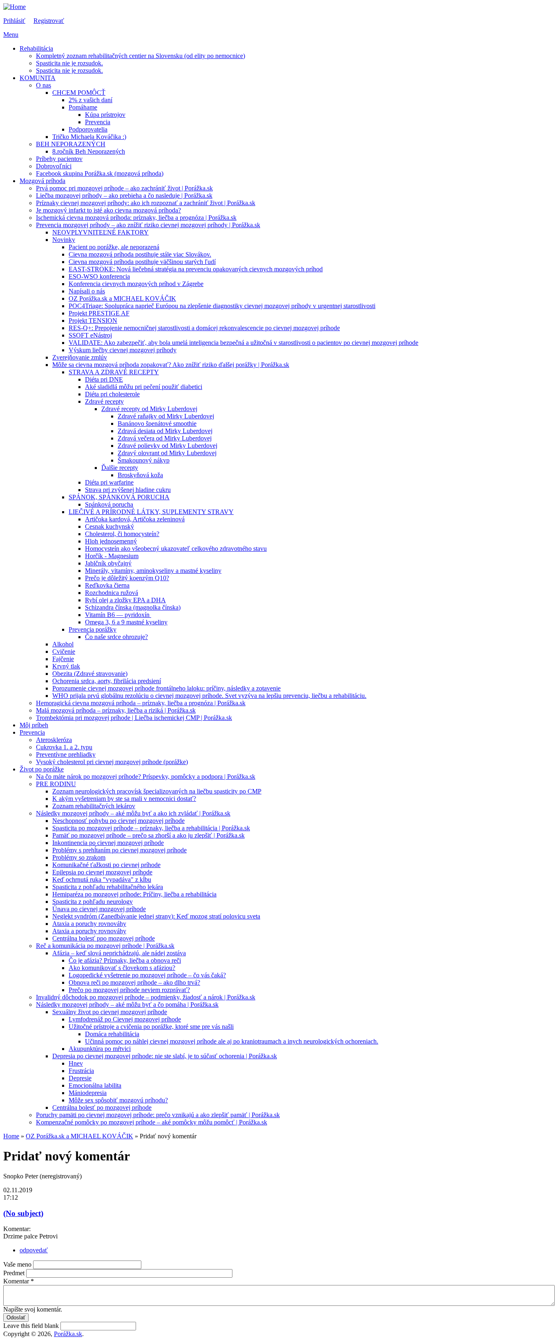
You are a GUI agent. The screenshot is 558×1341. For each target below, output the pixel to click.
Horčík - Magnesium (111, 555)
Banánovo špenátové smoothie (157, 423)
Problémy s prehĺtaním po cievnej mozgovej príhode (119, 850)
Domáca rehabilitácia (112, 1033)
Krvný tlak (66, 666)
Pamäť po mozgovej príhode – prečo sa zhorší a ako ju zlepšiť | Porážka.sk (148, 835)
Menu (10, 34)
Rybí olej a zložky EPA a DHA (125, 600)
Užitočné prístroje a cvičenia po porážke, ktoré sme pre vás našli (151, 1026)
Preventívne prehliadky (66, 754)
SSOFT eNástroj (90, 335)
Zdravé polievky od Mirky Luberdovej (167, 445)
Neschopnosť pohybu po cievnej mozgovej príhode (118, 820)
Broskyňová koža (140, 475)
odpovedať (34, 1250)
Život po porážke (42, 769)
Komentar (18, 1281)
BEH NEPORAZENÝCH (70, 144)
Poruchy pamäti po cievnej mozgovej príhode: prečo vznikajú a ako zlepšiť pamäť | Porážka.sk (158, 1114)
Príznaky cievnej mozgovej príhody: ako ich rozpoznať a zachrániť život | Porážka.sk (145, 202)
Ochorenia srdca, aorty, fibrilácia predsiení (106, 680)
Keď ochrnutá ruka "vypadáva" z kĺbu (101, 879)
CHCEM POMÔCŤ (78, 92)
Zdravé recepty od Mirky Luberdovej (149, 408)
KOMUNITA (38, 77)
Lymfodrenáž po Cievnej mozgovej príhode (125, 1019)
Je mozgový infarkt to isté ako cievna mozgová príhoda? (108, 210)
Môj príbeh (34, 725)
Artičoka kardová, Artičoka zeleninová (135, 519)
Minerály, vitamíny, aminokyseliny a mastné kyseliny (153, 570)
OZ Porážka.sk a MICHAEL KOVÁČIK (122, 298)
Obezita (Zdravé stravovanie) (89, 673)
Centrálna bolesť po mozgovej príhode (102, 1107)
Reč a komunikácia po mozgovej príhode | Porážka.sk (105, 945)
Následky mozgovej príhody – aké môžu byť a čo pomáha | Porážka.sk (127, 1004)
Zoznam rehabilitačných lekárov (93, 805)
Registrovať (48, 20)
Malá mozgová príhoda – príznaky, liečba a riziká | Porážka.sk (116, 710)
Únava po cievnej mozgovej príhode (99, 908)
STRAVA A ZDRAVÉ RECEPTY (114, 372)
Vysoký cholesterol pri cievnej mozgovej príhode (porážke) (112, 761)
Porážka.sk (68, 1333)
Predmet (14, 1272)
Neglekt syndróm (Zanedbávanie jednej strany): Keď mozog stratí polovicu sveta (156, 916)
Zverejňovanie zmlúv (79, 357)
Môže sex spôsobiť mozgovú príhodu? (118, 1100)
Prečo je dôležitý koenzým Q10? (127, 577)
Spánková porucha (109, 504)
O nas (43, 85)
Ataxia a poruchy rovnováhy (89, 923)
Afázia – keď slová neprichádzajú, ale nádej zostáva (119, 953)
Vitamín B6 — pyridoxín (118, 614)
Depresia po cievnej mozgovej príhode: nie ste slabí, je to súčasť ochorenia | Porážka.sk (164, 1056)
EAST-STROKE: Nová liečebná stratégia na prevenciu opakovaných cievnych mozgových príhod (196, 269)
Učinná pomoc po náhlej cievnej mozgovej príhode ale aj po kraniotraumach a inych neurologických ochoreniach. (231, 1041)
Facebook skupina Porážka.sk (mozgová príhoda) (99, 173)
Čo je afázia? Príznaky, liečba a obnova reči (125, 960)
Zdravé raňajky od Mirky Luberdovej (166, 416)
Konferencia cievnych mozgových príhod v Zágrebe (136, 283)
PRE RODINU (56, 783)
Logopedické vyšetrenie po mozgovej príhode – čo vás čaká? (147, 975)
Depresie (80, 1078)
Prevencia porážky (92, 629)
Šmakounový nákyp (144, 460)
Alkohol (63, 644)
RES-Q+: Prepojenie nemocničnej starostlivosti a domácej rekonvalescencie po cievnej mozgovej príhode (204, 327)
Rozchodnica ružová (111, 592)
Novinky (63, 239)
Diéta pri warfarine (109, 482)
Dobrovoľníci (53, 166)
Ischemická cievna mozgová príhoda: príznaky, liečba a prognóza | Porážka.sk (136, 217)
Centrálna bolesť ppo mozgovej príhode (103, 938)
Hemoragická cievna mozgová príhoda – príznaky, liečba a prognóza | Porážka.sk (141, 703)
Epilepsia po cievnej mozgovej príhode (102, 872)
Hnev (76, 1063)
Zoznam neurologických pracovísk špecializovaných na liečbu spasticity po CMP (156, 791)
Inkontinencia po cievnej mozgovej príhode (108, 842)
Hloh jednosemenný (111, 541)
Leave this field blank (31, 1325)
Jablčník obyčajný (108, 563)
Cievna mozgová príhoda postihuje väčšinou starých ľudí (142, 261)
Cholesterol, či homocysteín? (122, 533)
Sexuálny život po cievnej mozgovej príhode (109, 1011)
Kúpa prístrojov (105, 114)
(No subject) (23, 1213)
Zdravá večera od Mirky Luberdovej (165, 438)
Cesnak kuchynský (109, 526)
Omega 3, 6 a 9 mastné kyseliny (126, 622)
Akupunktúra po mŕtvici (100, 1048)
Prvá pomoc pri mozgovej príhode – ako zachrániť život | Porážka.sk (124, 188)
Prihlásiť (14, 20)
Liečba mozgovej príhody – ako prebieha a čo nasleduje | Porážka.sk (124, 195)
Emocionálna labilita (95, 1085)
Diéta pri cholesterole (112, 394)
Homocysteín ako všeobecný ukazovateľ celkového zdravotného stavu (176, 548)
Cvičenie (63, 651)
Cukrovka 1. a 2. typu (64, 747)
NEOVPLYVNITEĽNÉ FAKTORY (100, 232)
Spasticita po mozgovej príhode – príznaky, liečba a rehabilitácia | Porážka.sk (151, 828)
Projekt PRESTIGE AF (99, 313)
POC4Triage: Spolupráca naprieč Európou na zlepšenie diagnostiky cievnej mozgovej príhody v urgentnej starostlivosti (222, 305)
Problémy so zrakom (78, 857)
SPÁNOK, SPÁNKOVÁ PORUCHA (119, 497)
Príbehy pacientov (59, 158)
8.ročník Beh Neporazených (88, 151)
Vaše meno (18, 1264)
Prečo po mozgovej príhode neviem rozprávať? (129, 989)
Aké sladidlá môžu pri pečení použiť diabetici (143, 386)
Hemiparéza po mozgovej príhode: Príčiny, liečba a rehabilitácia (134, 894)
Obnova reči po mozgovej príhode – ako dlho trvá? (134, 982)
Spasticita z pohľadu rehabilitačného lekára (107, 886)
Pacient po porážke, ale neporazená (114, 247)
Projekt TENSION (93, 320)
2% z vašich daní (90, 99)
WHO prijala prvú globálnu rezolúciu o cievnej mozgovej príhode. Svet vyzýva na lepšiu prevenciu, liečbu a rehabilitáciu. (209, 695)
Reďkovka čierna (107, 585)
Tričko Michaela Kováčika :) (89, 136)
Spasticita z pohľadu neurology (92, 901)
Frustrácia (81, 1070)
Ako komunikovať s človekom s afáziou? (122, 967)
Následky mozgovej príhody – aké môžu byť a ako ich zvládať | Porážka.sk (133, 813)
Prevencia (97, 121)
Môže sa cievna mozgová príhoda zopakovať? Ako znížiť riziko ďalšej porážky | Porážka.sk (170, 364)
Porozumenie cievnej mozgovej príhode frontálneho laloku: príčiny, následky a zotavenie (166, 688)
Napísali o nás (87, 291)
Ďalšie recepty (119, 467)
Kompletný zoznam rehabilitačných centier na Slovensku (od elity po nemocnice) (140, 55)
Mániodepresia (88, 1092)
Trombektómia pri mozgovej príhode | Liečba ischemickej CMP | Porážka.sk (134, 717)
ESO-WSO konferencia (99, 276)
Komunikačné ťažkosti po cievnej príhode (106, 864)
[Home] (14, 6)
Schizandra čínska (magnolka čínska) (133, 607)
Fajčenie (63, 658)
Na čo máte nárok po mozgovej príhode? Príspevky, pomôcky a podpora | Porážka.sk (145, 776)
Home (11, 1136)
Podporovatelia (88, 129)
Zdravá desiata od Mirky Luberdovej (165, 430)
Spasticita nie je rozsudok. (69, 63)
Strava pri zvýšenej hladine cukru (128, 489)
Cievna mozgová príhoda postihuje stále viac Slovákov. (140, 254)
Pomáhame (83, 107)
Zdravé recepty (104, 401)
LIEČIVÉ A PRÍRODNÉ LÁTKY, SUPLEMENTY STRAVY (151, 511)
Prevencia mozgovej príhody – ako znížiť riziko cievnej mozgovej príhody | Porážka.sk (148, 224)
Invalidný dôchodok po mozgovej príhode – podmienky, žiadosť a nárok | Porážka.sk (145, 997)
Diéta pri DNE (104, 379)
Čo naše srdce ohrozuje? (116, 636)
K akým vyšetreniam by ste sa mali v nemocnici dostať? (124, 798)
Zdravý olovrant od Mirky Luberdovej (167, 452)
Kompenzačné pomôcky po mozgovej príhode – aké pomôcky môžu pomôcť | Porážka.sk (151, 1122)
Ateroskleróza (54, 739)
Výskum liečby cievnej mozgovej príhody (122, 349)
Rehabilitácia (36, 48)
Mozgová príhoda (42, 180)
